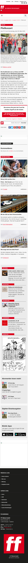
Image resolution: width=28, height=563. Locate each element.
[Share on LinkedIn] (22, 127)
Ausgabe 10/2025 (16, 20)
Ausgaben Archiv (23, 1)
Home (2, 20)
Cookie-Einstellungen (6, 507)
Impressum (4, 499)
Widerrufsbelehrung (6, 505)
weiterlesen (24, 189)
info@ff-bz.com (7, 527)
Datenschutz (4, 502)
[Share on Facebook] (10, 127)
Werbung (16, 1)
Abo (12, 1)
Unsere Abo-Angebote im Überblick (14, 119)
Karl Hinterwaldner (8, 224)
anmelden (11, 151)
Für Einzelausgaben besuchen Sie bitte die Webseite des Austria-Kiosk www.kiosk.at (14, 114)
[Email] (24, 127)
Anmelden (8, 1)
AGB (3, 497)
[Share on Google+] (14, 127)
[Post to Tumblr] (17, 127)
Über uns (4, 479)
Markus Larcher (7, 67)
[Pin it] (19, 127)
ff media (5, 189)
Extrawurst (6, 257)
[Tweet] (12, 127)
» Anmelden (23, 123)
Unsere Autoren (5, 476)
